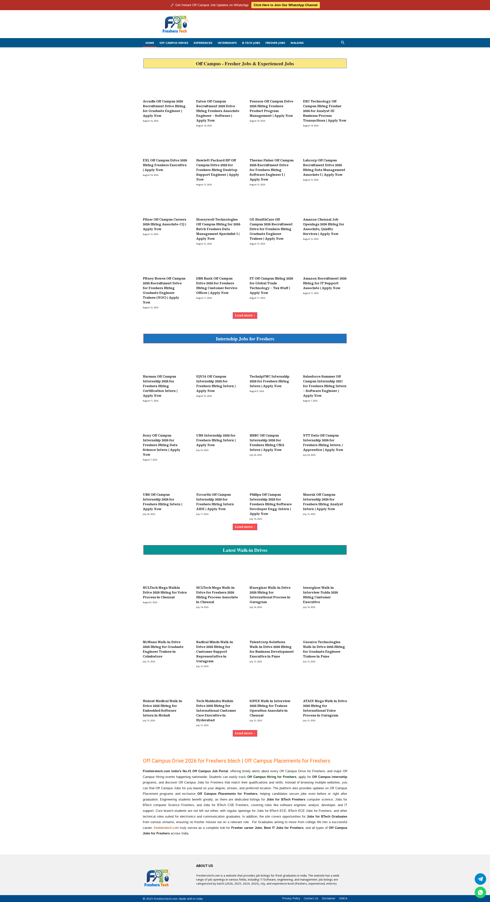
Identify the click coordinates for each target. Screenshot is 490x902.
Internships (227, 43)
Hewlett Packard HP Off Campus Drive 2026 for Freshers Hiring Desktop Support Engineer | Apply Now (217, 170)
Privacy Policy (291, 898)
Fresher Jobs (275, 43)
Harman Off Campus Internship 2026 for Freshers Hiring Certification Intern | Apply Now (160, 386)
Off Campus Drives (173, 43)
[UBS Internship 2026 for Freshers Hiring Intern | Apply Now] (218, 420)
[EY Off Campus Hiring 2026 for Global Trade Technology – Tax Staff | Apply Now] (272, 263)
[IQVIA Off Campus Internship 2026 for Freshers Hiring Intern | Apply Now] (218, 360)
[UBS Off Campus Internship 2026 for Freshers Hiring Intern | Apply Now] (165, 479)
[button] (342, 43)
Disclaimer (329, 898)
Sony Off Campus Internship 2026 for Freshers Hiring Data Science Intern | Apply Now (161, 445)
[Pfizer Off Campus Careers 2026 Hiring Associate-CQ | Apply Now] (165, 203)
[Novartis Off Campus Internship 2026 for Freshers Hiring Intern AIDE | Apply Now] (218, 479)
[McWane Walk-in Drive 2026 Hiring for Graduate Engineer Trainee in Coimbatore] (165, 626)
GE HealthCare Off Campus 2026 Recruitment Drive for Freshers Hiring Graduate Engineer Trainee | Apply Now (271, 229)
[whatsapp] (480, 892)
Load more (243, 315)
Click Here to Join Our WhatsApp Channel (286, 5)
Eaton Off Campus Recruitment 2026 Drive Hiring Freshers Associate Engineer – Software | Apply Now (217, 111)
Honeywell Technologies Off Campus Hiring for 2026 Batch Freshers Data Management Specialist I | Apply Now (218, 229)
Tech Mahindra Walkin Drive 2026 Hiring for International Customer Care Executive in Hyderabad (216, 710)
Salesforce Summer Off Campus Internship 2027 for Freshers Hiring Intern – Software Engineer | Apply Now (324, 386)
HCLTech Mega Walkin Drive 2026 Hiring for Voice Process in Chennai (165, 592)
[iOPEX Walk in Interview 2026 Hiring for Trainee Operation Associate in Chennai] (272, 685)
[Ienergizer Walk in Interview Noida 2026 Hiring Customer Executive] (325, 572)
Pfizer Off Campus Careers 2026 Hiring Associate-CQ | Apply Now (164, 224)
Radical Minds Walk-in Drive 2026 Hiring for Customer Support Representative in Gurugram (214, 651)
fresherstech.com (166, 828)
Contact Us (311, 898)
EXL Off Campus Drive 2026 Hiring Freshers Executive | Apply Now (165, 165)
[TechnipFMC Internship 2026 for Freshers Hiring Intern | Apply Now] (272, 360)
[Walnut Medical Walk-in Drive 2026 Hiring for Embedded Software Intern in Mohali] (165, 685)
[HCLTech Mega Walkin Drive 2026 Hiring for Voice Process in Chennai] (165, 572)
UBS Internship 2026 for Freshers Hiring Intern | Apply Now (216, 440)
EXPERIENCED (203, 43)
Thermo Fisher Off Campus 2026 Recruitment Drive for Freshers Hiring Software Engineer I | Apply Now (272, 170)
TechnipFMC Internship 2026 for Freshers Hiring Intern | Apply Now (269, 381)
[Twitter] (480, 879)
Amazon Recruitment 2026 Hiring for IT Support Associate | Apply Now (324, 283)
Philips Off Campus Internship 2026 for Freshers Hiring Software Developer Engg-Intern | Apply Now (271, 504)
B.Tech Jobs (251, 43)
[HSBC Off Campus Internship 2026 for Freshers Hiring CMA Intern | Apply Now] (272, 420)
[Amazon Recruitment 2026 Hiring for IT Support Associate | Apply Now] (325, 263)
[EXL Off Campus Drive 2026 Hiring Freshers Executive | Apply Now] (165, 144)
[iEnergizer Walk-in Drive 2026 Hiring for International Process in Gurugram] (272, 572)
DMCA (343, 898)
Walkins (297, 43)
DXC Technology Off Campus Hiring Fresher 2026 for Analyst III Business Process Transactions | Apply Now (324, 111)
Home (149, 43)
